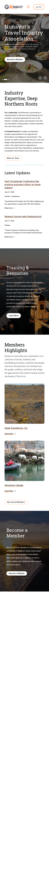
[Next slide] (45, 78)
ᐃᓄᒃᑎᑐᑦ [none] (39, 7)
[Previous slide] (40, 78)
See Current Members (16, 502)
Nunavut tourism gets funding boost (23, 216)
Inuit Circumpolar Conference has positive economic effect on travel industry (23, 184)
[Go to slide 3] (8, 79)
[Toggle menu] (28, 7)
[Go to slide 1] (2, 79)
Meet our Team (13, 158)
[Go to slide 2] (5, 79)
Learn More (13, 316)
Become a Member (15, 59)
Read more (9, 208)
